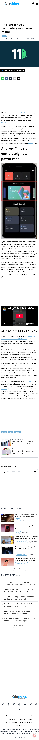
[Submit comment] (35, 471)
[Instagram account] (14, 704)
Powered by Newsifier (19, 737)
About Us (8, 716)
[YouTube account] (25, 704)
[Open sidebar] (2, 3)
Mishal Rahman (24, 113)
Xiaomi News (21, 542)
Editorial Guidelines (26, 719)
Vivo (18, 520)
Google (31, 143)
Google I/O (28, 382)
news (10, 432)
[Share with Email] (14, 78)
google (4, 432)
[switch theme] (33, 3)
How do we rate (20, 725)
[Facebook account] (8, 704)
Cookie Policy (12, 719)
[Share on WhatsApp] (2, 78)
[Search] (30, 3)
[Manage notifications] (34, 735)
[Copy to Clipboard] (18, 78)
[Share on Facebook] (6, 78)
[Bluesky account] (31, 704)
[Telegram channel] (19, 710)
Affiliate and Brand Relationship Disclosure (20, 722)
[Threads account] (36, 704)
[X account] (3, 704)
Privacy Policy (29, 716)
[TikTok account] (19, 704)
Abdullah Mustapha (11, 38)
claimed (4, 389)
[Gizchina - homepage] (11, 4)
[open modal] (37, 3)
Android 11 (4, 122)
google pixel (21, 564)
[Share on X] (10, 78)
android (4, 36)
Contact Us (18, 716)
